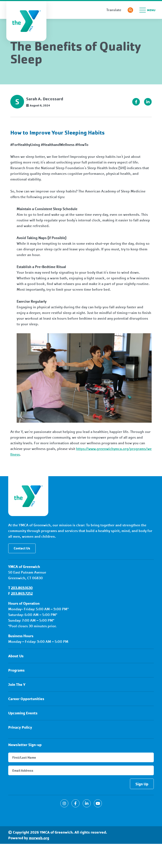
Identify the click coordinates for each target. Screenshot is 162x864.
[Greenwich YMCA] (28, 496)
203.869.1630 (22, 588)
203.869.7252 (22, 593)
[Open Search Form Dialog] (130, 10)
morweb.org (39, 837)
